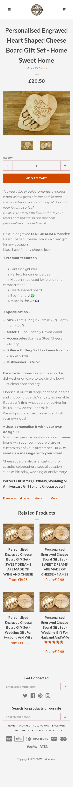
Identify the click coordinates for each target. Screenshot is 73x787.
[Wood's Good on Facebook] (32, 696)
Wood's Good (36, 68)
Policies (37, 730)
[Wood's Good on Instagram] (48, 696)
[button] (54, 642)
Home (11, 725)
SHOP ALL (24, 725)
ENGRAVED (58, 725)
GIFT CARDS (21, 730)
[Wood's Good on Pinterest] (40, 696)
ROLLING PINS (41, 725)
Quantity (7, 157)
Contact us (54, 730)
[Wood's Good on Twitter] (25, 696)
